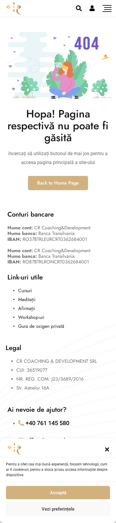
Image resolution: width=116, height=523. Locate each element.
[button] (107, 449)
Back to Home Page (58, 182)
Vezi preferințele (58, 509)
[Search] (79, 8)
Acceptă (58, 492)
